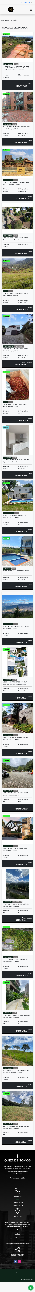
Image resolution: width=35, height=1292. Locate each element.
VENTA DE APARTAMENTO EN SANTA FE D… (16, 682)
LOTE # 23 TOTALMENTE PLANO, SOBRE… (16, 238)
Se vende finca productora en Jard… (16, 293)
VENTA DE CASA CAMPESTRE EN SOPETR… (16, 515)
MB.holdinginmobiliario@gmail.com (17, 1243)
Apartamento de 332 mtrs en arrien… (16, 904)
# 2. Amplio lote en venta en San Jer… (16, 1070)
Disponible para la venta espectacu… (16, 571)
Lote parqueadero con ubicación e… (16, 793)
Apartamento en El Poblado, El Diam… (16, 1015)
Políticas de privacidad (17, 1178)
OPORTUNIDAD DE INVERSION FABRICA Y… (16, 404)
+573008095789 (17, 1202)
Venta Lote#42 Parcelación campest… (16, 848)
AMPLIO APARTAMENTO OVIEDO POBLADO (16, 127)
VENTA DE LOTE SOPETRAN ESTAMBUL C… (16, 737)
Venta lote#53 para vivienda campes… (16, 626)
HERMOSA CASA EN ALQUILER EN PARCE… (16, 349)
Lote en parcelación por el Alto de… (16, 1126)
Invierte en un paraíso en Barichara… (16, 182)
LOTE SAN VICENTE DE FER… (17, 67)
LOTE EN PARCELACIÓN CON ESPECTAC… (16, 959)
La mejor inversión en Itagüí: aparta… (16, 460)
